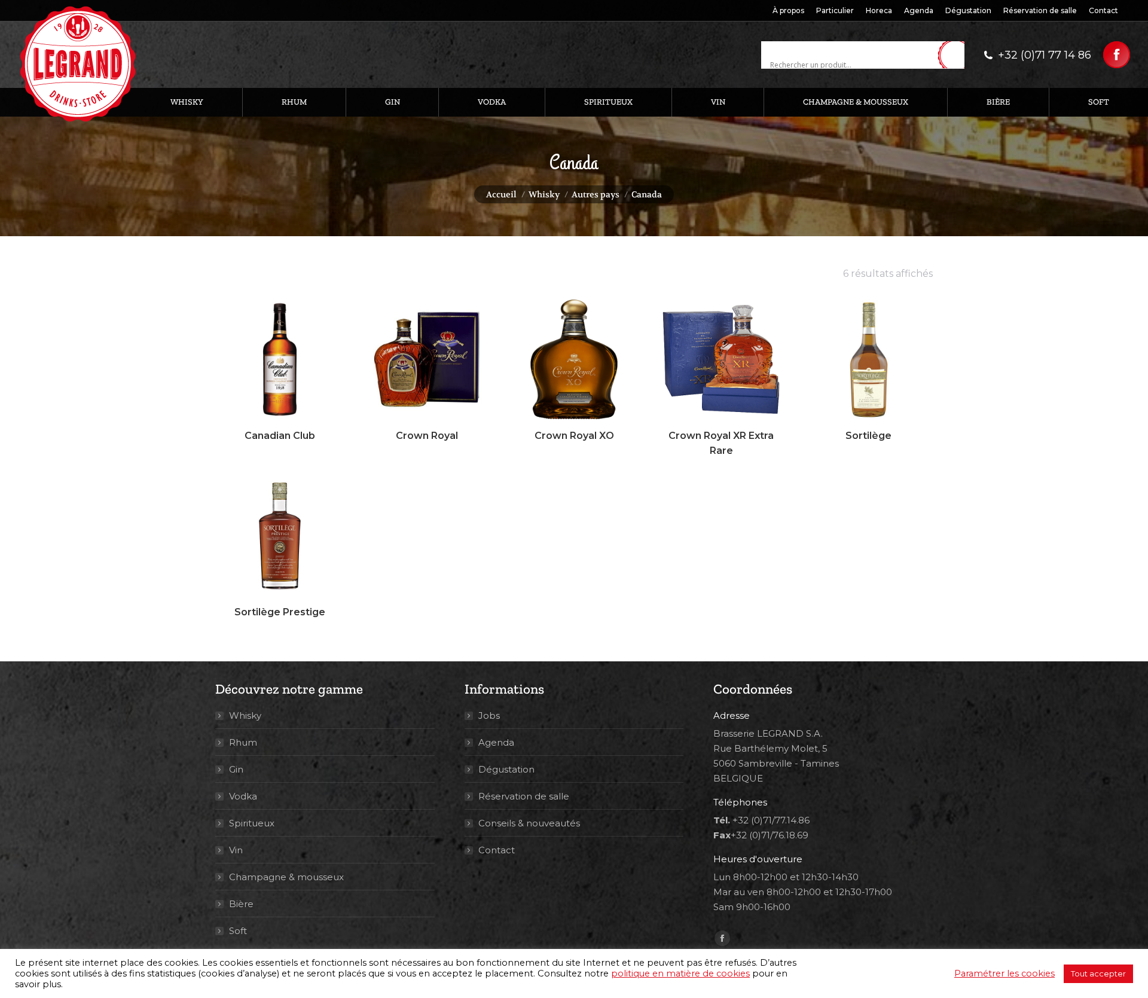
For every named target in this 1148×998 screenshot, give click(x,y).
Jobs (489, 715)
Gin (236, 769)
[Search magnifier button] (955, 56)
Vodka (243, 796)
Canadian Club (280, 435)
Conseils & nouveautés (529, 823)
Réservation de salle (523, 796)
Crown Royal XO (574, 435)
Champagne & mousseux (286, 877)
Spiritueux (251, 823)
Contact (496, 850)
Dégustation (506, 769)
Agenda (496, 742)
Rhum (243, 742)
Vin (236, 850)
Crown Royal (427, 435)
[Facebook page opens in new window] (1116, 54)
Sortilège (868, 435)
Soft (238, 930)
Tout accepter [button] (1098, 973)
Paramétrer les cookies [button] (1004, 973)
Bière (241, 904)
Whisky (245, 715)
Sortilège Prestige (279, 612)
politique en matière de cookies (680, 973)
